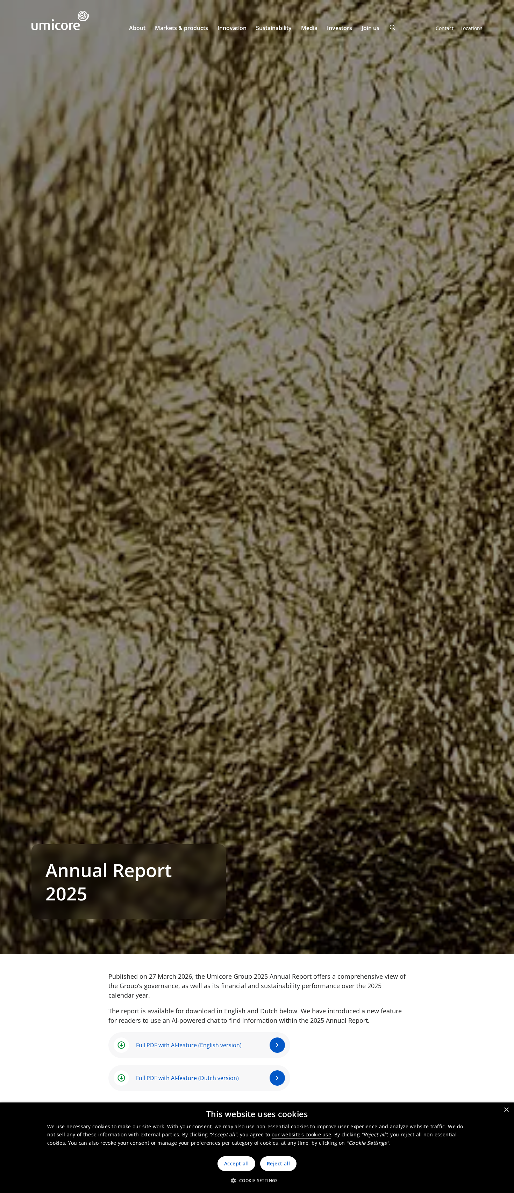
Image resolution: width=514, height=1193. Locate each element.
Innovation (232, 28)
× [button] (506, 1110)
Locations (472, 28)
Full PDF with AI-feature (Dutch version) (187, 1078)
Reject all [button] (278, 1163)
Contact (445, 28)
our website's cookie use (301, 1134)
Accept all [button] (236, 1163)
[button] (257, 1180)
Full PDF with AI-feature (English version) (189, 1045)
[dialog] (257, 1147)
